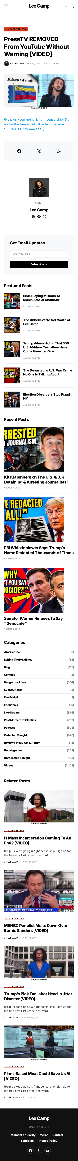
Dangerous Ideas (15, 682)
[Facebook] (30, 1151)
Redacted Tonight (15, 735)
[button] (6, 6)
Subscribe (37, 264)
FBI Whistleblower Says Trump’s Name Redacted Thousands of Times (38, 550)
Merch (44, 1135)
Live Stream (11, 712)
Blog (7, 667)
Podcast (9, 727)
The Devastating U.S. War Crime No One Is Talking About (47, 372)
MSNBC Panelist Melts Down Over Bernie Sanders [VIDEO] (35, 928)
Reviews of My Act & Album (22, 742)
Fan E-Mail (11, 697)
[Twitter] (39, 1151)
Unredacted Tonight (17, 757)
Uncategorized (16, 29)
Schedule (27, 1140)
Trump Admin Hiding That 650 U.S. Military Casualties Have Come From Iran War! (46, 347)
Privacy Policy (47, 1140)
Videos (8, 765)
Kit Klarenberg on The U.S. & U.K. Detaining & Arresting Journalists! (36, 479)
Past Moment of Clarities (20, 720)
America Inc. (12, 652)
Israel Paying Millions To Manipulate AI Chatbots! (41, 298)
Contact (57, 1135)
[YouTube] (47, 1151)
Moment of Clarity (23, 1135)
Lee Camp (39, 6)
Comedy (9, 674)
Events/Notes (13, 689)
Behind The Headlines (18, 659)
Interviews (11, 705)
